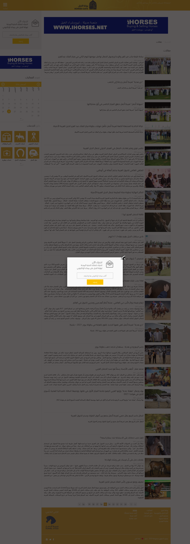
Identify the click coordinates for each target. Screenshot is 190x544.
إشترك (95, 282)
